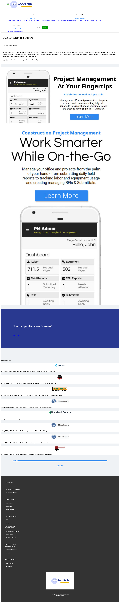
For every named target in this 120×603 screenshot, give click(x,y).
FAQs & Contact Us (14, 31)
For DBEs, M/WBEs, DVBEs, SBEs (13, 489)
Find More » (16, 460)
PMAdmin (52, 20)
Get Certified (91, 20)
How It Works (36, 20)
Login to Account (9, 502)
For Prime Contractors (11, 486)
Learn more (16, 335)
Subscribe (60, 465)
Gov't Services (45, 20)
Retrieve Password (10, 509)
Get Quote (29, 20)
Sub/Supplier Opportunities (11, 549)
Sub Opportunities (62, 20)
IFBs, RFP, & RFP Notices (11, 537)
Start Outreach (12, 20)
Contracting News (72, 20)
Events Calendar (82, 20)
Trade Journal (98, 20)
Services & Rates (21, 20)
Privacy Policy (9, 566)
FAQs (7, 519)
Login (38, 27)
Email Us (22, 31)
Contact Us (8, 523)
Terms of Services (9, 563)
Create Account (9, 506)
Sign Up (44, 27)
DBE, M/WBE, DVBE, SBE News (12, 531)
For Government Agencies (11, 492)
